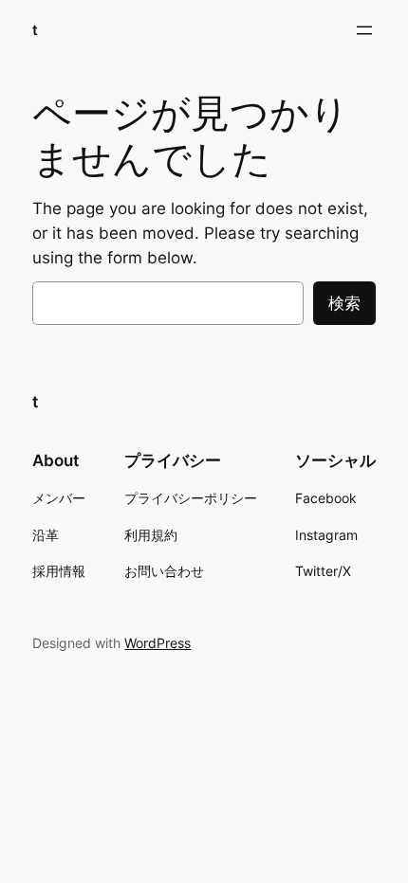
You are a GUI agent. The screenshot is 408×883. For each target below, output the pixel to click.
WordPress (157, 643)
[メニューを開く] (364, 30)
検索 (344, 303)
